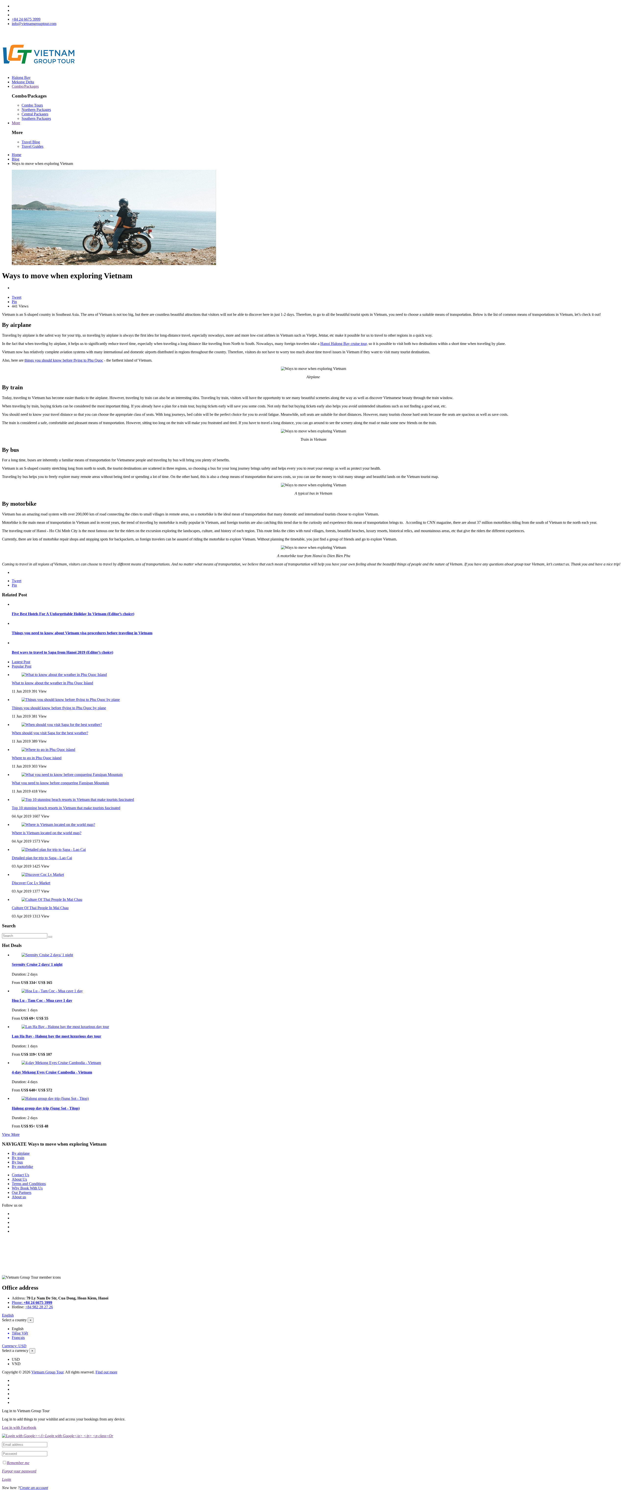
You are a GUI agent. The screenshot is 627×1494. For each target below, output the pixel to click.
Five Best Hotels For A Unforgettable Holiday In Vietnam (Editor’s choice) (73, 614)
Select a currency (15, 1350)
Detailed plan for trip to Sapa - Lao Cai (42, 858)
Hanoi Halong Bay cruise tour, (344, 344)
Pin (14, 302)
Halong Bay (21, 77)
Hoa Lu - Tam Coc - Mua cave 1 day (42, 1000)
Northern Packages (36, 110)
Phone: (32, 1302)
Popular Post (21, 666)
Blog (15, 159)
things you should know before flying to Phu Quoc (63, 360)
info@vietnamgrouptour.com (34, 24)
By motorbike (22, 1166)
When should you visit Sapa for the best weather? (50, 733)
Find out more (106, 1372)
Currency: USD (14, 1346)
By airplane (21, 1153)
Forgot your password (19, 1471)
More (16, 123)
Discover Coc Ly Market (31, 883)
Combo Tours (32, 105)
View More (11, 1134)
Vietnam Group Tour (47, 1372)
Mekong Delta (23, 82)
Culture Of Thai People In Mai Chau (40, 908)
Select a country (14, 1320)
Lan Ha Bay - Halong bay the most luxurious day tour (56, 1036)
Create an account (34, 1488)
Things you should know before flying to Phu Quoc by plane (59, 708)
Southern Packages (36, 118)
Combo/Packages (25, 86)
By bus (17, 1162)
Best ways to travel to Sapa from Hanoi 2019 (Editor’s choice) (62, 652)
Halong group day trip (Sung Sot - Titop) (46, 1108)
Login (6, 1479)
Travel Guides (32, 146)
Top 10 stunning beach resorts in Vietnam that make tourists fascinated (66, 808)
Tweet (16, 297)
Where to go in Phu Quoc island (36, 758)
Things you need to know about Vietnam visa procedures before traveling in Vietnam (82, 633)
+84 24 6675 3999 (26, 19)
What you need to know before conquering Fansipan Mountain (60, 783)
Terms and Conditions (29, 1184)
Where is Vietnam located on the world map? (46, 833)
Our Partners (21, 1192)
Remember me (18, 1463)
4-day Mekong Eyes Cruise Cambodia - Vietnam (52, 1072)
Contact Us (20, 1175)
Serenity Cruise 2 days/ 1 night (37, 964)
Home (16, 155)
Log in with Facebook (19, 1427)
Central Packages (35, 114)
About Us (19, 1179)
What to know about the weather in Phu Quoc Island (52, 683)
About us (19, 1197)
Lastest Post (21, 662)
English (8, 1315)
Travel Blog (31, 142)
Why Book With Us (27, 1188)
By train (18, 1158)
